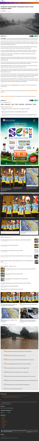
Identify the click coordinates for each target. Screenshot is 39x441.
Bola (3, 418)
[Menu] (1, 1)
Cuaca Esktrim (7, 104)
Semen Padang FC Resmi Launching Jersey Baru (17, 188)
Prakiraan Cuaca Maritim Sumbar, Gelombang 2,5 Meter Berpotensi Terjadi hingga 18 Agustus (19, 114)
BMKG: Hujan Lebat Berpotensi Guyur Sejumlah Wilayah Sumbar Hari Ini (15, 111)
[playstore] (9, 413)
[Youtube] (10, 408)
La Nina (16, 104)
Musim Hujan (21, 104)
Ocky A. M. (2, 10)
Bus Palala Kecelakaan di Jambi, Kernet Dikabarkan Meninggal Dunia (16, 384)
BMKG (2, 104)
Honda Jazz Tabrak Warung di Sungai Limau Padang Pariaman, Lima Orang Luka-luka (16, 255)
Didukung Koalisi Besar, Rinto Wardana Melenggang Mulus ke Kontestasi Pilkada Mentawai (21, 380)
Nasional (8, 4)
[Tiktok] (12, 408)
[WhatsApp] (34, 36)
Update (4, 426)
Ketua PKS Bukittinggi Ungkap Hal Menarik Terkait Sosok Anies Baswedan (17, 363)
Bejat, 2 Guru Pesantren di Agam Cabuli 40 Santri (13, 388)
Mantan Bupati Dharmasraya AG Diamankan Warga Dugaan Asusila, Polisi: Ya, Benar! (20, 376)
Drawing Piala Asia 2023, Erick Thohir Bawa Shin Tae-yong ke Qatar (16, 372)
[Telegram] (36, 36)
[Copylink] (37, 36)
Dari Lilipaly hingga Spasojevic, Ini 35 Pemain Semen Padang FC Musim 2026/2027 (7, 189)
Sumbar (34, 104)
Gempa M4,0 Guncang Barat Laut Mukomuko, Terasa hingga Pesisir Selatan (16, 108)
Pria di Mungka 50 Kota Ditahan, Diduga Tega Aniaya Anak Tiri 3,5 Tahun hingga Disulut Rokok (17, 261)
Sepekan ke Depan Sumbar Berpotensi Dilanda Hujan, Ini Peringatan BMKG (17, 351)
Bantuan (4, 416)
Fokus (3, 420)
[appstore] (3, 413)
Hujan (13, 104)
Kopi (3, 423)
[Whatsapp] (5, 408)
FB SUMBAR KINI (15, 85)
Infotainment (5, 421)
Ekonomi (4, 419)
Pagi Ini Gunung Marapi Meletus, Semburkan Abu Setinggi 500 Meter (16, 368)
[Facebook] (30, 36)
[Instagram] (9, 408)
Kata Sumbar (3, 4)
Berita (3, 417)
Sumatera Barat (28, 104)
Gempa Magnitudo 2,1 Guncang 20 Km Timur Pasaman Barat (31, 188)
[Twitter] (32, 36)
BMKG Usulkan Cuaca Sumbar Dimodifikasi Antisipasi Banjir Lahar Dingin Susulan (19, 359)
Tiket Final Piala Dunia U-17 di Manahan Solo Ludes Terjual (14, 355)
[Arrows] (1, 176)
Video (3, 427)
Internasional (5, 422)
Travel (4, 425)
